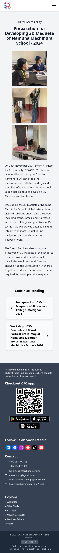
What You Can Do (16, 514)
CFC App (11, 510)
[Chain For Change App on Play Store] (19, 419)
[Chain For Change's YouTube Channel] (28, 447)
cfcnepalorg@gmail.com (22, 475)
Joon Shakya (13, 549)
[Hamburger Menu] (54, 5)
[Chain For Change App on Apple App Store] (40, 419)
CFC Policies (27, 541)
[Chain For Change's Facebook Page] (15, 447)
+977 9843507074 (18, 466)
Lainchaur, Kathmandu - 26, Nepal (26, 483)
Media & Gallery (15, 519)
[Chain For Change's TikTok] (34, 447)
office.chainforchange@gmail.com (27, 479)
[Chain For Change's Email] (41, 447)
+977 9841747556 (18, 461)
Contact (9, 523)
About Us (12, 501)
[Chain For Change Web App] (29, 426)
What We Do (13, 506)
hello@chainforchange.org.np (24, 470)
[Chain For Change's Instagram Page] (21, 447)
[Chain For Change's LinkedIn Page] (8, 447)
